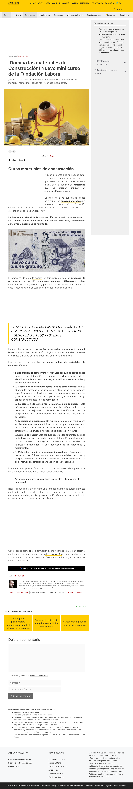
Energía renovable (94, 15)
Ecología (109, 3)
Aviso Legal (53, 770)
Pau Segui (50, 156)
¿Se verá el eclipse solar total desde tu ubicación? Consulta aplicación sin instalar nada (111, 42)
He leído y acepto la (29, 675)
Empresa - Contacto (57, 759)
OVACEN (13, 3)
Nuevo (120, 9)
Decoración (51, 3)
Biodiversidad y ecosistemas (20, 763)
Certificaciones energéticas (19, 759)
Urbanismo (64, 3)
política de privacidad (38, 675)
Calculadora (124, 15)
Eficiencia (84, 3)
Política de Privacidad (58, 766)
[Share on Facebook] (14, 151)
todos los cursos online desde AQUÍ (30, 498)
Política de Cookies (56, 777)
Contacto (70, 592)
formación (37, 278)
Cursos (6, 15)
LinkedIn (79, 592)
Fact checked (83, 606)
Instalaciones (44, 15)
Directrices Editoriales (19, 592)
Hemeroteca (13, 766)
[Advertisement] (46, 34)
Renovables (97, 3)
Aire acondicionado (75, 15)
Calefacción (58, 15)
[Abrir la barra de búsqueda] (115, 9)
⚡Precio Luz (110, 15)
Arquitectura (36, 3)
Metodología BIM (53, 554)
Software (17, 15)
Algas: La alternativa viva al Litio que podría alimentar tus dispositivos (111, 50)
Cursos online (23, 56)
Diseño (75, 3)
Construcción (30, 15)
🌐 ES (118, 3)
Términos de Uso (56, 773)
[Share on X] (10, 151)
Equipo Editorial (55, 763)
